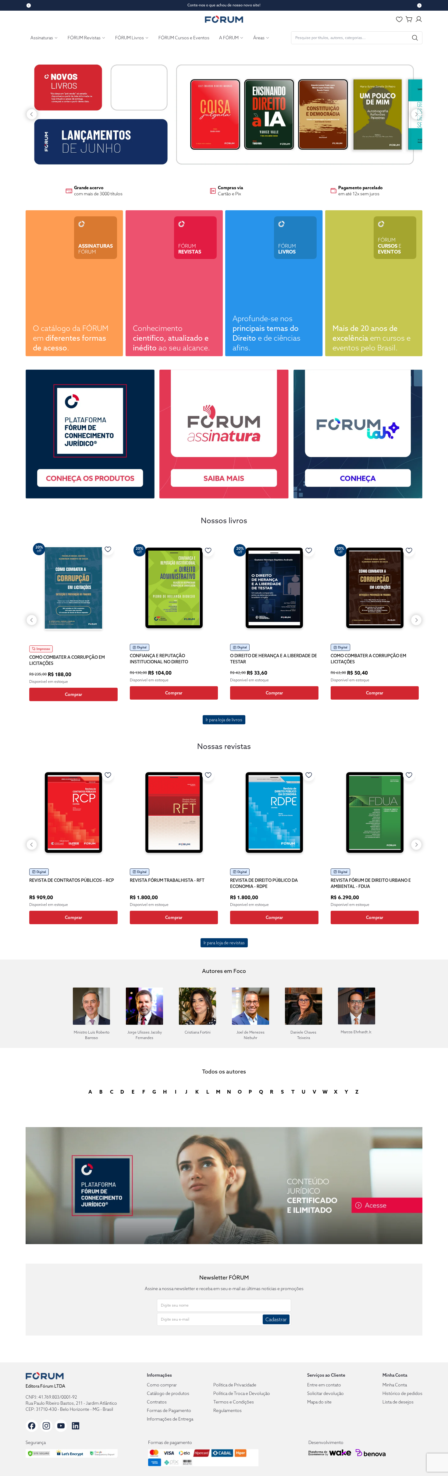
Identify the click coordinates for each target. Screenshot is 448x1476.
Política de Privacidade (234, 1385)
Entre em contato (324, 1385)
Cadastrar (276, 1319)
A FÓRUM (229, 38)
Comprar (73, 694)
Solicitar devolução (325, 1393)
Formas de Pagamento (169, 1410)
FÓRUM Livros (129, 38)
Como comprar (162, 1385)
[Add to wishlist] (108, 549)
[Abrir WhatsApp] (433, 1460)
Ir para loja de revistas (224, 943)
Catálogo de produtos (168, 1393)
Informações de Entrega (170, 1419)
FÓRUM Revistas (84, 38)
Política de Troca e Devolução (241, 1393)
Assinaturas (41, 38)
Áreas (259, 38)
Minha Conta (394, 1385)
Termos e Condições (233, 1402)
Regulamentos (227, 1410)
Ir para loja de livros (224, 719)
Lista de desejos (398, 1402)
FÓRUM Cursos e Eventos (183, 38)
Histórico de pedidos (402, 1393)
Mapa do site (319, 1402)
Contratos (157, 1402)
